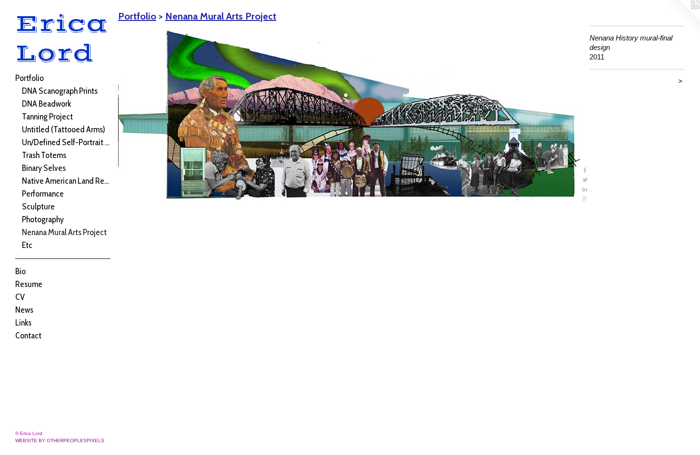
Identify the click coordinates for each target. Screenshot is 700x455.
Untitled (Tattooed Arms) (63, 129)
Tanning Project (47, 116)
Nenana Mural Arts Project (64, 232)
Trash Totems (44, 155)
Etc (27, 245)
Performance (43, 193)
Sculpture (38, 206)
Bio (20, 271)
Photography (43, 219)
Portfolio (29, 78)
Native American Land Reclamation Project (66, 181)
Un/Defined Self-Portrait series (66, 142)
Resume (28, 284)
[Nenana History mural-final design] (349, 115)
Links (23, 322)
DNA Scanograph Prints (60, 91)
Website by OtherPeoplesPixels (59, 440)
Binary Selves (44, 168)
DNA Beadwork (46, 104)
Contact (28, 335)
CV (20, 297)
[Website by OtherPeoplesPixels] (681, 19)
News (24, 310)
